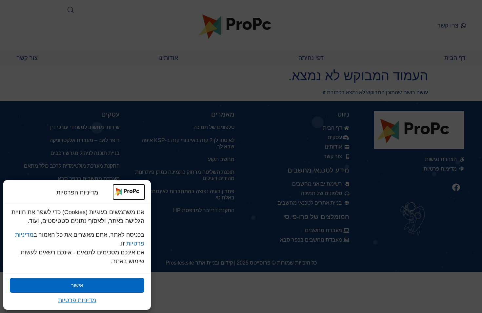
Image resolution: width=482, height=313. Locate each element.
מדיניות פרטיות (77, 300)
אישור (77, 285)
